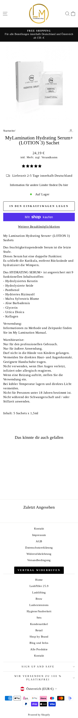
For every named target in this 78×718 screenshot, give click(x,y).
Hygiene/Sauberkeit (39, 611)
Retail (39, 630)
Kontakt (39, 528)
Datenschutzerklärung (39, 547)
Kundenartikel (39, 624)
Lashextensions (39, 605)
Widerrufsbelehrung (39, 553)
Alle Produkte (39, 649)
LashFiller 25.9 (39, 586)
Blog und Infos (39, 642)
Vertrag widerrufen (39, 570)
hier (65, 185)
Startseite (9, 130)
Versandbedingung (39, 560)
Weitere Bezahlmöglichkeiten (39, 226)
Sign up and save (38, 666)
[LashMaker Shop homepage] (39, 13)
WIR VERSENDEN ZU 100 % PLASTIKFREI (38, 678)
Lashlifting (39, 592)
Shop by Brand (39, 636)
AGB (39, 541)
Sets (39, 617)
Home (39, 579)
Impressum (39, 535)
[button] (32, 166)
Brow (39, 598)
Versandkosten (49, 157)
